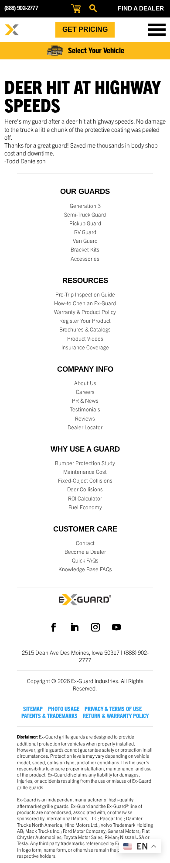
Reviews (85, 418)
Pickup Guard (85, 223)
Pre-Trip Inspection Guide (85, 294)
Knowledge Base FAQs (85, 569)
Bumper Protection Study (85, 462)
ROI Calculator (85, 498)
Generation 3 (85, 205)
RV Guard (85, 231)
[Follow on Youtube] (116, 627)
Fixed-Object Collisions (85, 480)
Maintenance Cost (85, 471)
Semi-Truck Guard (85, 214)
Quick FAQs (85, 560)
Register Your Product (85, 320)
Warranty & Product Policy (85, 311)
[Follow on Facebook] (53, 627)
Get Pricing (85, 29)
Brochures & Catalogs (85, 329)
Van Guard (85, 240)
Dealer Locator (85, 427)
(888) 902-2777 (21, 8)
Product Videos (85, 338)
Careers (85, 391)
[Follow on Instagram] (95, 627)
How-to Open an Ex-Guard (85, 303)
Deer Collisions (85, 489)
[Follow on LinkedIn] (74, 627)
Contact (85, 542)
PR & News (85, 400)
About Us (85, 383)
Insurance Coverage (85, 347)
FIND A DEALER (141, 8)
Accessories (85, 258)
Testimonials (85, 409)
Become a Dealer (85, 551)
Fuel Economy (85, 507)
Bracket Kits (85, 249)
